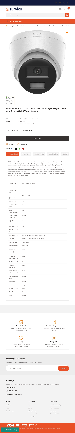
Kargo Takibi (31, 417)
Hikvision (23, 121)
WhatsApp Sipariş (11, 430)
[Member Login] (64, 9)
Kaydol (63, 368)
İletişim (30, 408)
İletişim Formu (32, 411)
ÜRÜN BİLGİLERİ (12, 154)
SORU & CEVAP (39, 154)
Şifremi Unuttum (10, 411)
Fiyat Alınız (37, 138)
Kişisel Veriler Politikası (56, 414)
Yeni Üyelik (8, 405)
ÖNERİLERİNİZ (53, 154)
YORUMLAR (26, 154)
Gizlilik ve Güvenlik (55, 408)
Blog (29, 405)
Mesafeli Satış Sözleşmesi (56, 405)
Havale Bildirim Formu (34, 414)
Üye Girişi (8, 408)
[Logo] (14, 9)
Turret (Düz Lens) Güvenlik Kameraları (31, 119)
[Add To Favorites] (67, 32)
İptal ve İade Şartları (55, 411)
